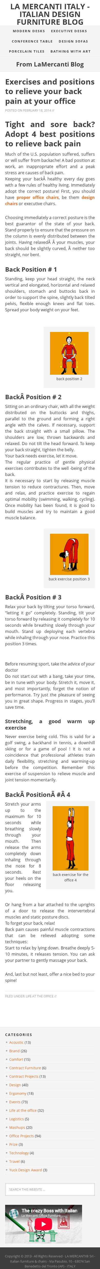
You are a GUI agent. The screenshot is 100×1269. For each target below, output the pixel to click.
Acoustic (16, 1042)
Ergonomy (17, 1093)
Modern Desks (29, 31)
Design (15, 1084)
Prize (13, 1144)
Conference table (32, 41)
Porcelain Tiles (27, 51)
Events (15, 1101)
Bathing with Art (71, 51)
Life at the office (40, 996)
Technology (19, 1152)
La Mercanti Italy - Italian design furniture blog (50, 14)
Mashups (17, 1127)
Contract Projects (23, 1076)
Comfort (16, 1059)
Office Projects (21, 1135)
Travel (14, 1161)
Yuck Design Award (25, 1169)
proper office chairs (38, 197)
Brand (14, 1050)
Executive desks (69, 31)
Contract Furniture (25, 1067)
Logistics (16, 1118)
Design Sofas (73, 41)
